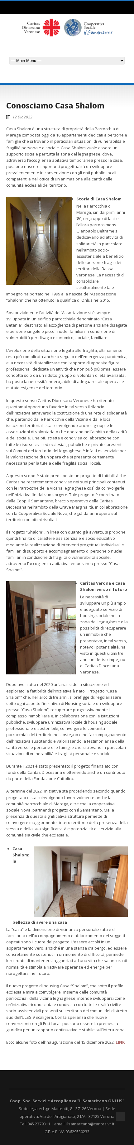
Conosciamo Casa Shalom (55, 105)
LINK (120, 1042)
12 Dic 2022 (22, 117)
